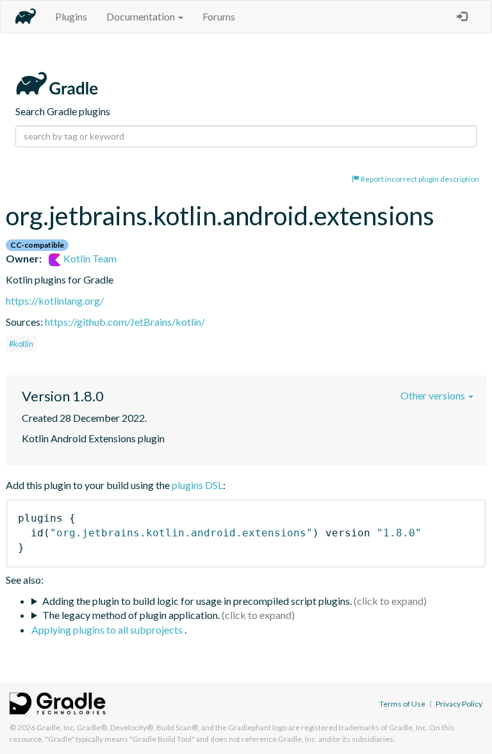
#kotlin (21, 344)
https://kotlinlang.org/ (55, 300)
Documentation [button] (141, 16)
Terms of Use (402, 704)
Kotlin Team (89, 258)
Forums (218, 16)
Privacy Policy (459, 704)
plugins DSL (197, 485)
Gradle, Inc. (56, 727)
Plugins (71, 16)
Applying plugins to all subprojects (107, 629)
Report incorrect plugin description (419, 179)
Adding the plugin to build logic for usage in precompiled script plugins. (197, 601)
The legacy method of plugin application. (131, 615)
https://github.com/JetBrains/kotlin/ (125, 322)
